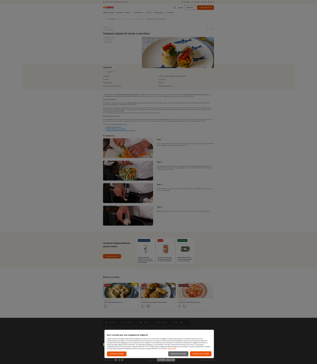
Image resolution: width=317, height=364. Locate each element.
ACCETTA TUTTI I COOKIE (201, 354)
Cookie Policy (171, 348)
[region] (159, 344)
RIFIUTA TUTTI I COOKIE (178, 354)
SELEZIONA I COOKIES (117, 354)
